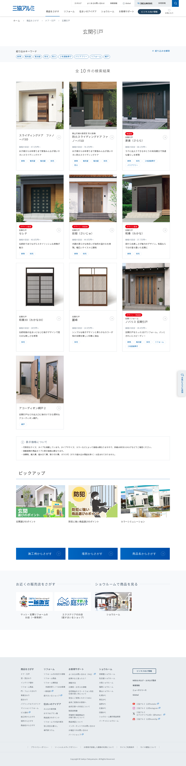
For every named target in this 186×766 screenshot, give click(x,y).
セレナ (40, 217)
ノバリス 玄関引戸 (146, 307)
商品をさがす (52, 11)
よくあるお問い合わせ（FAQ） (81, 674)
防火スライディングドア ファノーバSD (93, 126)
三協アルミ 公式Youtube (146, 704)
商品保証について (76, 721)
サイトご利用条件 (127, 747)
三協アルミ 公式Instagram (147, 708)
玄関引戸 (66, 20)
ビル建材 (24, 712)
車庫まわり (25, 695)
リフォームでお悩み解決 (53, 721)
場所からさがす (92, 553)
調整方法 (72, 682)
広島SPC (102, 708)
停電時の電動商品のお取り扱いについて (77, 716)
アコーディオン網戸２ (40, 392)
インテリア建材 (27, 682)
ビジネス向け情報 (149, 11)
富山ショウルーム (106, 691)
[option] (40, 504)
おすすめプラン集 (51, 713)
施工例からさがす (40, 553)
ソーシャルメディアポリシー (66, 747)
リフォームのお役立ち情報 (54, 674)
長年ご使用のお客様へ (77, 702)
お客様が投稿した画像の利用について (99, 747)
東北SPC (102, 699)
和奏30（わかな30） (40, 307)
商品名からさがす (144, 553)
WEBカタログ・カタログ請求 (144, 680)
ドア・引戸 (50, 20)
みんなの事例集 (50, 709)
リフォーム (69, 11)
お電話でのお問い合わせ (78, 730)
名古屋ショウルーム (107, 678)
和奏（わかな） (146, 217)
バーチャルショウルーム (109, 720)
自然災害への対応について (79, 706)
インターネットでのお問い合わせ (82, 726)
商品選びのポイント (52, 717)
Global (136, 695)
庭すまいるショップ (52, 695)
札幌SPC (102, 695)
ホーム (16, 20)
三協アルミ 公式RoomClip (146, 719)
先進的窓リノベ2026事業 (55, 687)
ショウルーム (107, 11)
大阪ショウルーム (106, 682)
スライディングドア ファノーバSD (40, 126)
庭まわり (24, 699)
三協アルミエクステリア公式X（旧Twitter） (149, 713)
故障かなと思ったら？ (77, 678)
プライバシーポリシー (40, 747)
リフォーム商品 (27, 687)
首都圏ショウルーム (107, 674)
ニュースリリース (140, 690)
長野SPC (102, 704)
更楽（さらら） (146, 126)
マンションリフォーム (30, 708)
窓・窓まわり (26, 678)
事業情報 (136, 685)
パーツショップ (75, 734)
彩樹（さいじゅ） (93, 217)
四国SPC (102, 712)
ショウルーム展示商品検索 (109, 716)
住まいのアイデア (88, 11)
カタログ (78, 3)
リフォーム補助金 (51, 682)
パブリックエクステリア (30, 704)
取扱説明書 (73, 710)
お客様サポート (126, 11)
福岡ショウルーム (106, 687)
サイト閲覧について (148, 747)
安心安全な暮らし (51, 726)
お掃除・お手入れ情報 (77, 687)
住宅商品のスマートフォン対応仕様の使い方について (81, 692)
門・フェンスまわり (29, 691)
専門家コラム (49, 730)
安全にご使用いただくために (80, 698)
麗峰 (93, 307)
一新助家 (47, 691)
